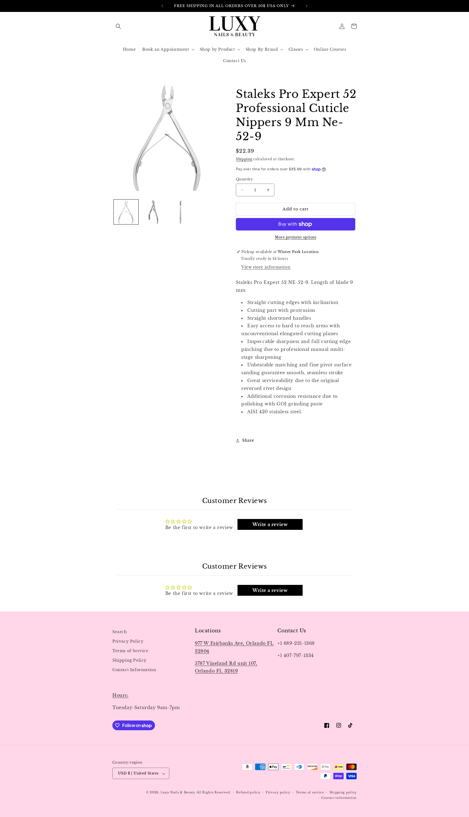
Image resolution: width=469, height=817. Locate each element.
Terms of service (310, 792)
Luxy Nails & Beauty (179, 792)
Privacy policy (278, 792)
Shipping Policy (129, 660)
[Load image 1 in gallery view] (126, 212)
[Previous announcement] (162, 6)
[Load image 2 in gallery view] (153, 212)
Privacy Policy (127, 641)
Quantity (244, 179)
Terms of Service (130, 650)
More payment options (295, 237)
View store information (265, 267)
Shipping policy (343, 792)
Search (119, 631)
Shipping (244, 159)
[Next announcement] (307, 6)
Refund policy (248, 792)
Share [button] (248, 440)
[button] (118, 26)
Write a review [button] (269, 524)
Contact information (339, 798)
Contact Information (134, 670)
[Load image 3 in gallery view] (181, 212)
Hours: (120, 695)
